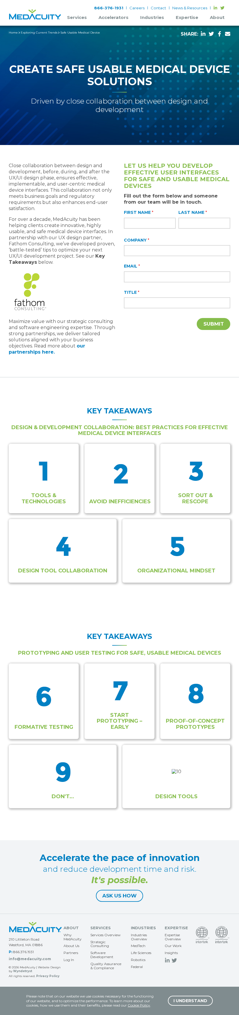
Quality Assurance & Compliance (105, 966)
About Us (71, 946)
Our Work (173, 946)
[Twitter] (222, 8)
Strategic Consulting (99, 944)
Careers (137, 8)
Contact (158, 8)
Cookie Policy (139, 1005)
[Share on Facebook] (219, 33)
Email (132, 266)
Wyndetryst (22, 971)
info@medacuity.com (30, 959)
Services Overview (105, 935)
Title (131, 292)
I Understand (190, 1000)
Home (13, 32)
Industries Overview (139, 937)
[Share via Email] (227, 33)
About (217, 17)
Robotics (138, 960)
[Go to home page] (35, 927)
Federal (137, 967)
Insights (171, 953)
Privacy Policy (47, 976)
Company (136, 240)
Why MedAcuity (73, 937)
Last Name (192, 212)
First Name (138, 212)
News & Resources (189, 8)
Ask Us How (119, 896)
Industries (152, 17)
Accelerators (114, 17)
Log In (69, 960)
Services (77, 17)
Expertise (187, 17)
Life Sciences (141, 953)
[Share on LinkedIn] (203, 33)
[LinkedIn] (215, 8)
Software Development (101, 955)
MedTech (138, 946)
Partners (71, 953)
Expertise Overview (173, 937)
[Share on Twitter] (211, 33)
